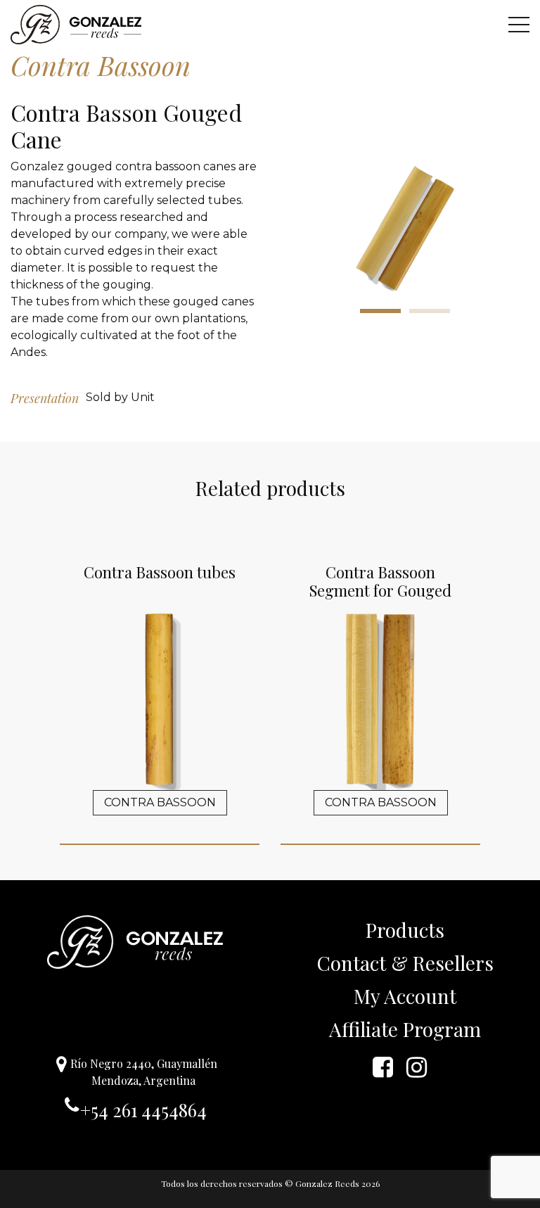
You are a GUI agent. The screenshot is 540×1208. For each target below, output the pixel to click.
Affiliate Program (405, 1029)
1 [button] (380, 311)
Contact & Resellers (405, 963)
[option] (405, 228)
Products (405, 930)
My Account (405, 996)
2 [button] (429, 311)
